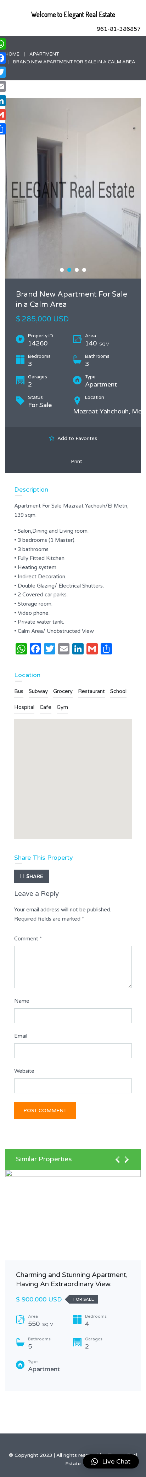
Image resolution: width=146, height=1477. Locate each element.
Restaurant (91, 691)
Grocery (63, 691)
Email (20, 1036)
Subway (38, 691)
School (118, 691)
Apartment (44, 54)
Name (21, 1001)
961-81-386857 (119, 29)
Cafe (45, 707)
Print (75, 461)
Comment (28, 938)
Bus (18, 691)
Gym (62, 707)
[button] (111, 1461)
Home (12, 54)
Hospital (24, 707)
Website (24, 1071)
